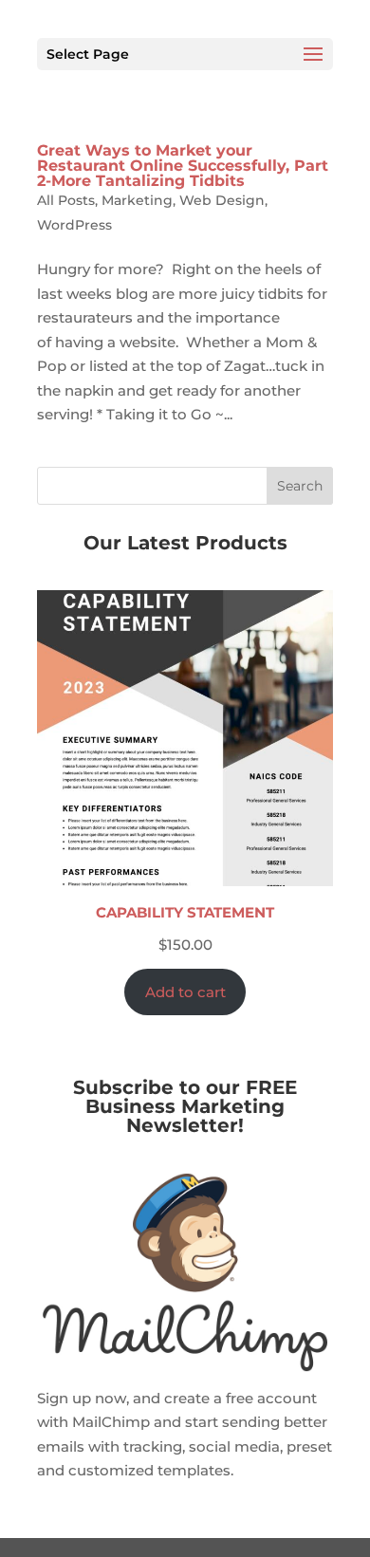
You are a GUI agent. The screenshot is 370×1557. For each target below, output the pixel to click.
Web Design (222, 200)
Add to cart (185, 992)
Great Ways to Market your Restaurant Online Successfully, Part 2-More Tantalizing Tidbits (182, 165)
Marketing (137, 200)
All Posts (66, 200)
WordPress (74, 224)
